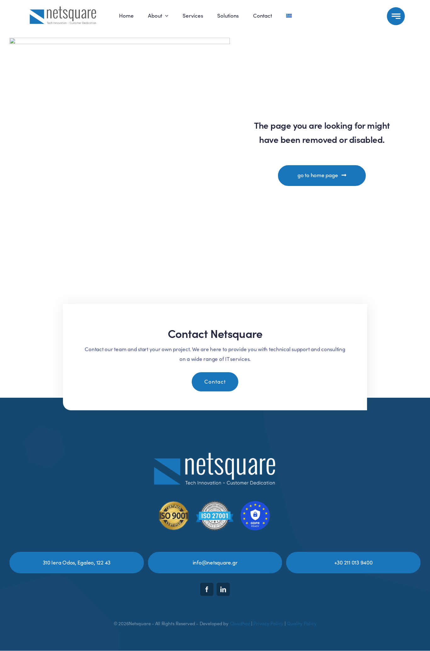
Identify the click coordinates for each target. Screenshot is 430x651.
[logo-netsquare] (63, 6)
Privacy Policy (268, 623)
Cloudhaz (240, 623)
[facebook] (206, 589)
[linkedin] (223, 589)
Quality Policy (301, 623)
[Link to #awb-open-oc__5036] (396, 16)
